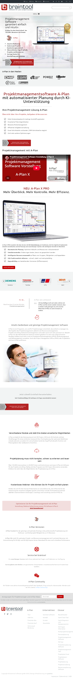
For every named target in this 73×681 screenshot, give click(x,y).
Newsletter (46, 623)
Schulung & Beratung (31, 627)
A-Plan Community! (42, 587)
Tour (26, 1)
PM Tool (60, 642)
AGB (70, 676)
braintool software (49, 615)
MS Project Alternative (61, 628)
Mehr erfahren (9, 267)
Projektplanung (63, 662)
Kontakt (46, 1)
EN (70, 1)
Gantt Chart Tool (63, 617)
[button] (35, 14)
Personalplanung (63, 634)
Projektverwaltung (64, 664)
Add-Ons (30, 617)
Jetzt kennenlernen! (36, 508)
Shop (32, 1)
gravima (49, 673)
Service (39, 1)
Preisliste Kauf (32, 623)
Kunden (45, 620)
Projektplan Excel (63, 654)
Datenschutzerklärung (32, 602)
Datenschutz (63, 676)
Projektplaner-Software (62, 658)
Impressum (54, 676)
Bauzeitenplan (62, 615)
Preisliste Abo (32, 620)
